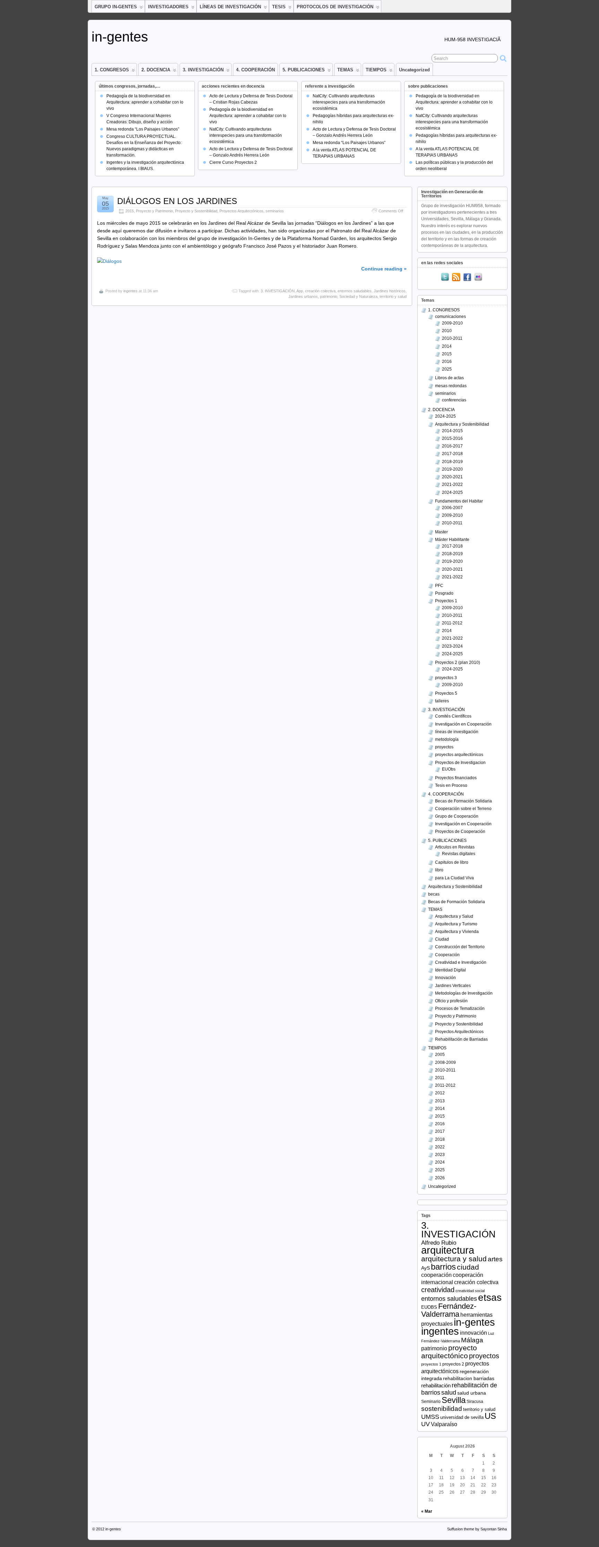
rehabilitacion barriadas (468, 1378)
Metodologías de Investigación (464, 993)
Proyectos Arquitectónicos (241, 211)
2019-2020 (452, 469)
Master (441, 532)
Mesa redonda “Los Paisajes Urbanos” (142, 129)
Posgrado (444, 593)
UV (425, 1424)
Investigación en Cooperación (463, 724)
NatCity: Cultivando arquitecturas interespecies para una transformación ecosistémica (245, 135)
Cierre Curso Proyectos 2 (233, 162)
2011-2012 (452, 623)
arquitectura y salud (454, 1259)
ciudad (468, 1267)
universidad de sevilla (462, 1417)
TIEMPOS (376, 69)
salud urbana (471, 1393)
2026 (440, 1177)
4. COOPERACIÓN (255, 69)
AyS (425, 1268)
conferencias (454, 400)
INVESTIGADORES (168, 6)
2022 (440, 1147)
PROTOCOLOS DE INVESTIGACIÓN (335, 6)
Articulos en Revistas (455, 847)
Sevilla (454, 1400)
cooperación (436, 1275)
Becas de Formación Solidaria (463, 801)
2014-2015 (452, 430)
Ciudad (442, 939)
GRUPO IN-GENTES (116, 6)
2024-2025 (445, 416)
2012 (440, 1093)
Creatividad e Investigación (460, 962)
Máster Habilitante (452, 539)
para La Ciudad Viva (454, 877)
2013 (440, 1101)
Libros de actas (449, 377)
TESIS (279, 6)
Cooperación (447, 954)
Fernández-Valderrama (448, 1310)
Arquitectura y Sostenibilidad (462, 424)
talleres (442, 701)
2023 (440, 1154)
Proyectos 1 (446, 600)
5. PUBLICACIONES (304, 69)
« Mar (426, 1511)
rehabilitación (436, 1385)
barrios (443, 1266)
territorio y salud (393, 296)
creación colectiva (320, 291)
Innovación (445, 977)
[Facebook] (467, 278)
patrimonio (328, 296)
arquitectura (447, 1250)
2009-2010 (452, 323)
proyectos (444, 747)
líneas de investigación (456, 731)
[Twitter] (445, 278)
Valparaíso (444, 1424)
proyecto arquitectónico (449, 1352)
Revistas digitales (458, 853)
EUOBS (429, 1307)
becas (434, 894)
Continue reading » (384, 269)
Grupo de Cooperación (456, 816)
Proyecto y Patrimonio (154, 211)
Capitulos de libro (451, 862)
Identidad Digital (450, 970)
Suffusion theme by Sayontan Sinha (477, 1529)
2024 (440, 1162)
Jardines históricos (390, 291)
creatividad (437, 1289)
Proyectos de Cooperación (460, 831)
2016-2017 (452, 446)
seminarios (275, 211)
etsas (490, 1297)
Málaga (472, 1340)
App (299, 291)
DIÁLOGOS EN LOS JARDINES (177, 201)
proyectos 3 (446, 677)
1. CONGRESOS (112, 69)
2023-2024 (452, 646)
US (490, 1416)
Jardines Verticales (453, 985)
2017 (440, 1131)
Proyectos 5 (446, 693)
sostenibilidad (441, 1408)
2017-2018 (452, 453)
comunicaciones (450, 316)
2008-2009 (445, 1062)
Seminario (431, 1401)
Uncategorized (414, 69)
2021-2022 (452, 484)
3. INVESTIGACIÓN (203, 69)
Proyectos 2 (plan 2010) (457, 662)
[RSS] (456, 278)
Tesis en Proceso (451, 785)
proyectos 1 (431, 1364)
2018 (440, 1139)
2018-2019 (452, 461)
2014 (447, 346)
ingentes (130, 291)
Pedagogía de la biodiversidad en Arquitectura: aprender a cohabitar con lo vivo (144, 102)
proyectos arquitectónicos (459, 754)
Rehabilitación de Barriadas (461, 1039)
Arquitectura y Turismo (456, 924)
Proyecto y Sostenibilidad (196, 211)
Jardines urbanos (303, 296)
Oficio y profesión (451, 1000)
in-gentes (120, 36)
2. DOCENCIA (155, 69)
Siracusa (475, 1401)
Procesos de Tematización (460, 1008)
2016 (447, 361)
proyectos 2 (453, 1364)
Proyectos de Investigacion (460, 762)
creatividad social (470, 1291)
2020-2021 (452, 476)
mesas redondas (451, 385)
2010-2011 (452, 338)
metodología (447, 739)
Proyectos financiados (456, 777)
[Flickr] (478, 278)
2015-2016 (452, 438)
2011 (439, 1077)
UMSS (430, 1416)
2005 (440, 1054)
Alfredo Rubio (438, 1242)
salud (448, 1392)
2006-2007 (452, 507)
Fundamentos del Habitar (459, 501)
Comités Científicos (453, 716)
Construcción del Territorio (460, 946)
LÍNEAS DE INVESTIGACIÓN (230, 6)
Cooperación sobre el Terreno (463, 808)
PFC (439, 585)
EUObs (448, 769)
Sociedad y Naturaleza (358, 296)
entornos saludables (355, 291)
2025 (447, 369)
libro (439, 870)
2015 (129, 211)
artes (495, 1259)
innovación (473, 1333)
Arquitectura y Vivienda (457, 931)
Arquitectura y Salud (454, 916)
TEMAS (345, 69)
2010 (447, 330)
